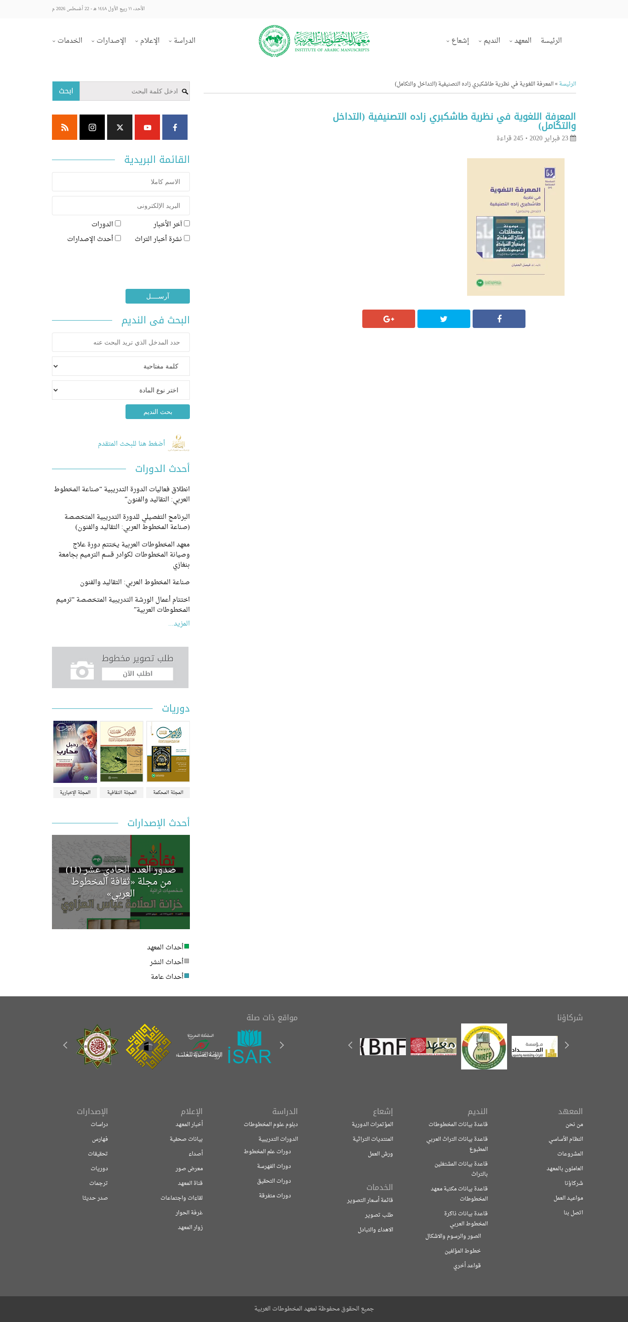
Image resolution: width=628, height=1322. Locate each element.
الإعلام (150, 41)
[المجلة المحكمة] (168, 753)
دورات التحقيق (274, 1181)
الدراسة (184, 41)
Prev (281, 1046)
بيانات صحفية (186, 1139)
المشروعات (570, 1154)
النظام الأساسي (565, 1139)
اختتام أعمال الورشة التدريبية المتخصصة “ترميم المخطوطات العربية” (123, 605)
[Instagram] (92, 127)
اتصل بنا (573, 1213)
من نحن (574, 1125)
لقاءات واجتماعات (181, 1198)
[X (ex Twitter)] (119, 127)
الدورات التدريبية (278, 1139)
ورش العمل (380, 1154)
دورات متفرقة (275, 1196)
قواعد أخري (467, 1266)
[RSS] (64, 127)
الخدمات (69, 41)
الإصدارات (111, 41)
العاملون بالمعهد (565, 1169)
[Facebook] (175, 127)
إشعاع (460, 41)
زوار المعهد (190, 1228)
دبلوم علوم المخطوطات (271, 1125)
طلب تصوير (379, 1215)
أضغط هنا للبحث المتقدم (132, 444)
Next (66, 1046)
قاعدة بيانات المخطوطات (458, 1125)
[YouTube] (147, 127)
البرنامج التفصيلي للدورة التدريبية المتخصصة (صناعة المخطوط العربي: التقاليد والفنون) (127, 522)
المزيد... (179, 624)
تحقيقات (98, 1154)
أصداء (195, 1154)
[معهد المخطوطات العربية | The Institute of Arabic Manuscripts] (314, 41)
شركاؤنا (574, 1183)
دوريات (99, 1169)
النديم (492, 41)
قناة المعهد (190, 1183)
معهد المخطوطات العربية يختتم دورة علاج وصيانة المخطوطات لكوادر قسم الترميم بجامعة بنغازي (124, 555)
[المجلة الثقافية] (121, 753)
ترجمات (98, 1183)
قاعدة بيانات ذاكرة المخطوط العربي (466, 1219)
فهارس (100, 1139)
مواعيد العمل (568, 1198)
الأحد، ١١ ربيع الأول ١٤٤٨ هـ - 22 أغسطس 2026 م (98, 9)
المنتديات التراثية (373, 1139)
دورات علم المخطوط (267, 1152)
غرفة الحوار (189, 1213)
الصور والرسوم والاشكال (453, 1236)
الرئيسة (551, 41)
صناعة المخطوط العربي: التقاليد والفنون (135, 582)
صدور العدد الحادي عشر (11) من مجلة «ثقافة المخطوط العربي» (121, 882)
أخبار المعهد (189, 1125)
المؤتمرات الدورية (372, 1125)
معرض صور (189, 1169)
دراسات (99, 1125)
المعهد (522, 41)
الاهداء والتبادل (375, 1230)
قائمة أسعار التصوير (370, 1201)
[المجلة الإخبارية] (75, 753)
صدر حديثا (95, 1198)
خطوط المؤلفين (463, 1251)
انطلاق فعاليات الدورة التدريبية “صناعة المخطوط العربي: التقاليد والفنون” (122, 494)
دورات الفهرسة (274, 1166)
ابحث (66, 91)
